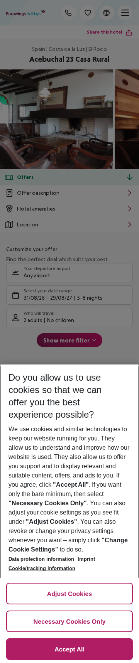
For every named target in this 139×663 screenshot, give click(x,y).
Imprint (86, 559)
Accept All (69, 649)
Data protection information (41, 559)
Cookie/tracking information (41, 568)
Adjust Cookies (69, 594)
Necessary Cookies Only (70, 622)
